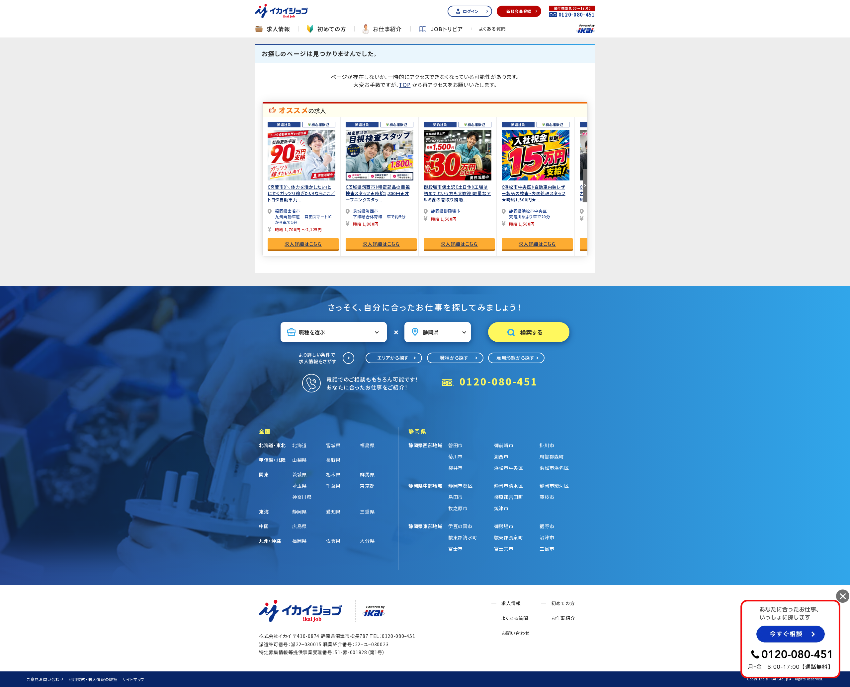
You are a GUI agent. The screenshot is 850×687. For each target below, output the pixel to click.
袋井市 (455, 467)
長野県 (333, 459)
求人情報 (278, 29)
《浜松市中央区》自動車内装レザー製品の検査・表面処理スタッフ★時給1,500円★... (533, 193)
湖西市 (501, 456)
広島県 (299, 526)
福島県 (367, 445)
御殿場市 (504, 526)
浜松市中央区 (508, 467)
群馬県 (367, 474)
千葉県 (333, 485)
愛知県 (333, 511)
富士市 (455, 548)
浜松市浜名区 (554, 467)
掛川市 (547, 445)
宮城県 (333, 445)
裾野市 (547, 526)
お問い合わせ (515, 633)
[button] (585, 185)
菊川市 (455, 456)
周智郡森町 (552, 456)
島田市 (455, 497)
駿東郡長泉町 (508, 537)
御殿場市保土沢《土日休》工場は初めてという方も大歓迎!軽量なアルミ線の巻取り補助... (457, 193)
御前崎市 (504, 445)
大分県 (367, 540)
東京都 (367, 485)
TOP (404, 85)
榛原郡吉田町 (508, 497)
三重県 (367, 511)
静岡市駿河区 (554, 485)
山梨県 (299, 459)
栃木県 (333, 474)
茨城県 (299, 474)
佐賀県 (333, 540)
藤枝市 (547, 497)
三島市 (547, 548)
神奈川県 (302, 497)
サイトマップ (133, 679)
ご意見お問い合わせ (45, 679)
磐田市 (455, 445)
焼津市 (501, 508)
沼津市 (547, 537)
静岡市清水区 (508, 485)
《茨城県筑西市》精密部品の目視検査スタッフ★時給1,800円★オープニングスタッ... (378, 193)
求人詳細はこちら (303, 243)
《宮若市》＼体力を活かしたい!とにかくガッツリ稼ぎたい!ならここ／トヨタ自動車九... (301, 193)
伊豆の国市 (460, 526)
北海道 (299, 445)
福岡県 (299, 540)
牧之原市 (458, 508)
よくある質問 (492, 29)
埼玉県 (299, 485)
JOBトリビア (447, 29)
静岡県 (299, 511)
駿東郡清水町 (462, 537)
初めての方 (331, 29)
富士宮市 (504, 548)
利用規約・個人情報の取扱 (93, 679)
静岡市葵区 (460, 485)
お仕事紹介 (387, 29)
